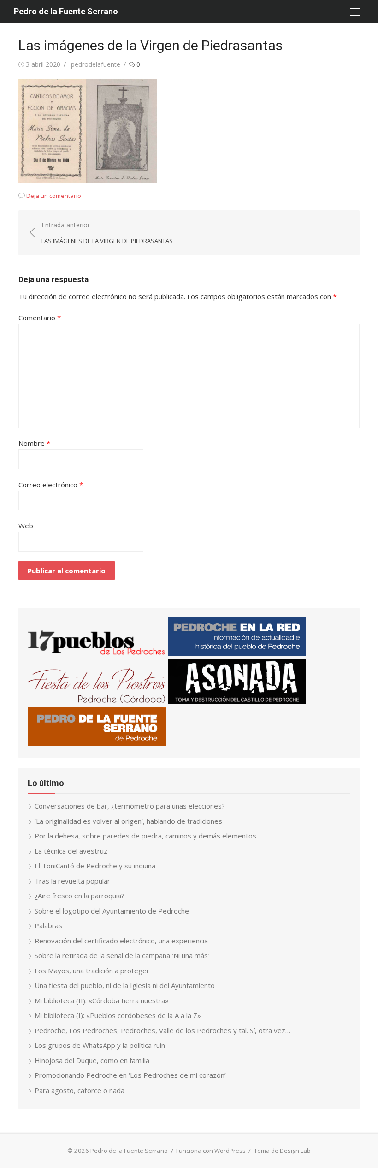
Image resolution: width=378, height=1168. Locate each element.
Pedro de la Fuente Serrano (66, 11)
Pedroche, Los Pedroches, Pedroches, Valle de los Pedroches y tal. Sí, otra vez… (162, 1030)
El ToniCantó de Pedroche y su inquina (95, 865)
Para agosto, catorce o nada (79, 1090)
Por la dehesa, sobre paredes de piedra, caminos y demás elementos (145, 835)
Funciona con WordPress (211, 1150)
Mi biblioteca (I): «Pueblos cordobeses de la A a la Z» (118, 1015)
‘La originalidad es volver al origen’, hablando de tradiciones (128, 821)
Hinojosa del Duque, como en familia (92, 1060)
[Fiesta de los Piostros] (97, 701)
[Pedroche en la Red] (237, 653)
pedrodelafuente (95, 64)
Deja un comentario (53, 195)
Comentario (39, 317)
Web (25, 525)
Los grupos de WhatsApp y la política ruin (100, 1045)
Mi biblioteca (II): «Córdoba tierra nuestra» (102, 1000)
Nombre (34, 443)
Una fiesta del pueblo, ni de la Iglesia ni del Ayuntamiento (125, 985)
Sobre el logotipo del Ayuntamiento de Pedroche (112, 910)
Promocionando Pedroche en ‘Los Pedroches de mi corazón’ (130, 1075)
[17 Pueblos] (97, 653)
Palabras (48, 925)
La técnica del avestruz (71, 851)
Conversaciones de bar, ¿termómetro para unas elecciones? (130, 805)
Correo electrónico (50, 484)
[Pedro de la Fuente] (97, 743)
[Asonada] (237, 701)
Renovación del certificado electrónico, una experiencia (121, 940)
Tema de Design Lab (282, 1150)
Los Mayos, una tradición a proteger (92, 970)
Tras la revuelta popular (72, 880)
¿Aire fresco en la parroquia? (79, 895)
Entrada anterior (107, 232)
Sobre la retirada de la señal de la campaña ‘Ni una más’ (122, 955)
